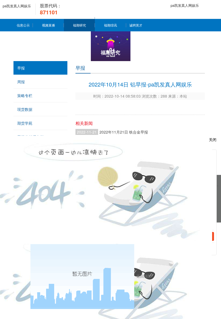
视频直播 (48, 25)
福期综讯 (110, 25)
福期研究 (79, 25)
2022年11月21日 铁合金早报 (123, 132)
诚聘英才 (135, 25)
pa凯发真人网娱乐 (17, 5)
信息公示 (23, 25)
